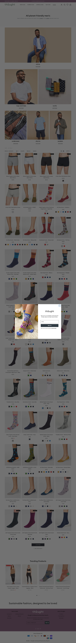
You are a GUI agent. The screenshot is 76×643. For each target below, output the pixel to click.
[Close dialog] (60, 306)
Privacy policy (54, 328)
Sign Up (49, 325)
